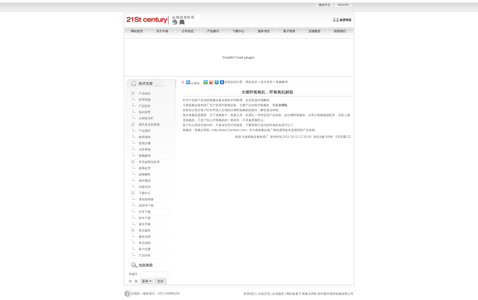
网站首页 (137, 31)
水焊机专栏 (146, 118)
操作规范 (145, 180)
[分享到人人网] (222, 82)
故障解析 (145, 174)
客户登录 (289, 31)
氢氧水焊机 (202, 130)
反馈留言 (315, 31)
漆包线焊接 (146, 199)
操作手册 (145, 224)
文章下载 (145, 212)
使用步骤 (145, 143)
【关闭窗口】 (343, 137)
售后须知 (145, 243)
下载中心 (238, 31)
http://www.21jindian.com (229, 130)
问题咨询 (145, 187)
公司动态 (188, 31)
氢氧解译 (145, 155)
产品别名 (145, 106)
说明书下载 (146, 205)
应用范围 (145, 99)
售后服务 (145, 230)
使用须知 (145, 137)
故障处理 (145, 168)
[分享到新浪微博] (211, 82)
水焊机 (282, 105)
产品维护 (145, 131)
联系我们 (340, 31)
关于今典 (162, 31)
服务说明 (145, 236)
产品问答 (145, 255)
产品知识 (145, 93)
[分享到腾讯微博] (216, 82)
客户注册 (145, 249)
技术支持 (267, 82)
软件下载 (145, 218)
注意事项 (145, 149)
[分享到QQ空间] (205, 82)
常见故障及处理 (149, 162)
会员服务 (278, 294)
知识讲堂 (145, 112)
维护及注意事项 (149, 124)
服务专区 (264, 31)
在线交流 (264, 294)
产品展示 (213, 31)
